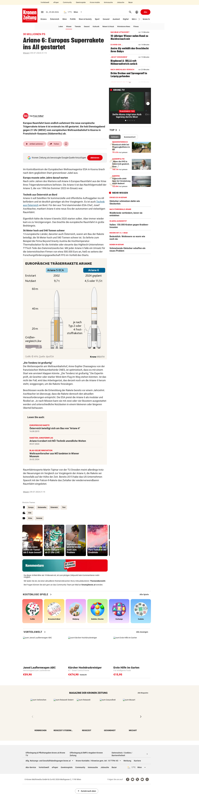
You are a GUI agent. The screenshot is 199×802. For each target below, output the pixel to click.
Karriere (137, 761)
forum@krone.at (88, 585)
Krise (30, 518)
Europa (30, 507)
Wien (64, 19)
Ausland (116, 19)
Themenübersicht (97, 581)
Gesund (106, 19)
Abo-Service (31, 767)
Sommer (39, 518)
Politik (73, 19)
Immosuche (108, 2)
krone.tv (146, 19)
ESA (29, 513)
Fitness (136, 26)
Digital (126, 19)
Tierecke (78, 26)
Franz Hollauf (38, 116)
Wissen (68, 26)
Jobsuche (120, 2)
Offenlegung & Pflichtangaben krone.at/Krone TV (45, 754)
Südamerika (42, 507)
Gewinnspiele (81, 2)
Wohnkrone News (123, 26)
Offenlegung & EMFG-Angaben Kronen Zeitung (86, 754)
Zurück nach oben (86, 791)
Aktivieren (94, 158)
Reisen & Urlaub (108, 26)
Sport (97, 19)
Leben (60, 26)
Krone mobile (95, 2)
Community (67, 2)
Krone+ (44, 19)
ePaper (56, 2)
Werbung (127, 761)
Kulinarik (96, 26)
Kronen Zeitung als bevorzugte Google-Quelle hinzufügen (65, 157)
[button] (139, 19)
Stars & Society (85, 19)
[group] (32, 540)
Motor (134, 19)
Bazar (130, 2)
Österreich (54, 19)
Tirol (63, 507)
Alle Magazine (143, 693)
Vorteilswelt (45, 2)
